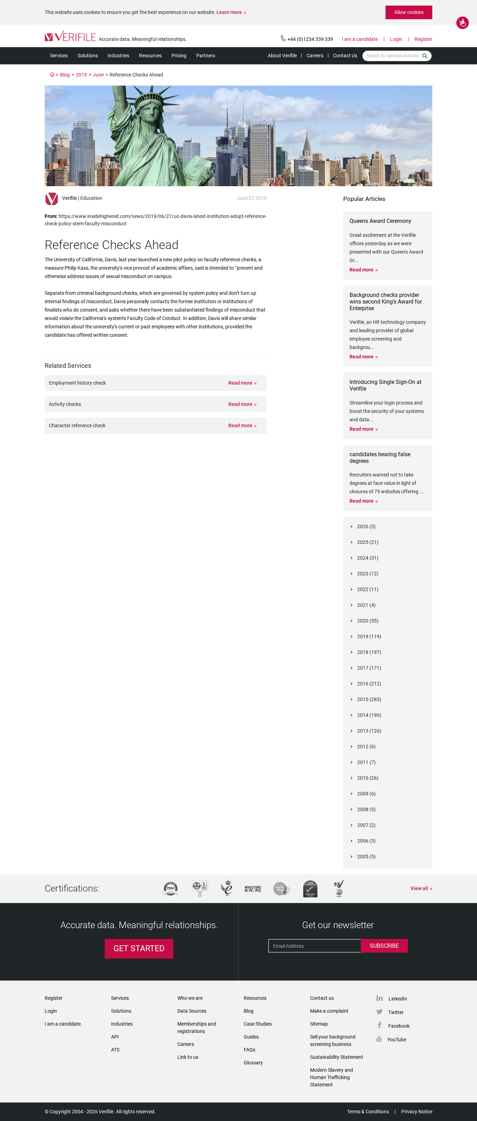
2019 (81, 75)
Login (396, 39)
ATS (115, 1050)
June (98, 75)
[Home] (52, 75)
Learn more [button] (229, 12)
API (115, 1037)
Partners (205, 55)
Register (423, 39)
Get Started (138, 948)
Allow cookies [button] (409, 12)
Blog (65, 75)
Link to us (187, 1057)
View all (419, 888)
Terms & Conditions (368, 1111)
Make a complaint (329, 1011)
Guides (251, 1037)
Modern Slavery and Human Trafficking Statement (331, 1077)
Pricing (178, 55)
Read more (240, 383)
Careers (315, 55)
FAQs (249, 1050)
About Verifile (282, 55)
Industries (118, 55)
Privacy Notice (416, 1111)
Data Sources (191, 1011)
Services (59, 55)
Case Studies (258, 1024)
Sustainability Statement (336, 1057)
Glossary (253, 1062)
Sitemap (319, 1024)
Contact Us (345, 55)
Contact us (322, 998)
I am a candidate (360, 39)
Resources (150, 55)
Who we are (190, 998)
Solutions (88, 55)
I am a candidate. (63, 1024)
